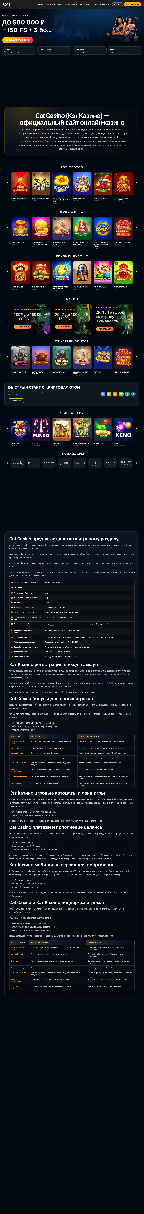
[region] (72, 188)
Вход (60, 4)
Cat (7, 4)
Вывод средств (91, 4)
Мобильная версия (73, 4)
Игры (40, 4)
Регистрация (50, 4)
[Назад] (8, 182)
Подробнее (16, 400)
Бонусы (103, 4)
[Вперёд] (136, 182)
